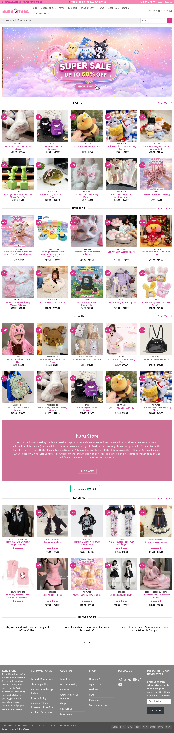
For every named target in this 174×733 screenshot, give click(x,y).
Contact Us (66, 708)
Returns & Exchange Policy (42, 691)
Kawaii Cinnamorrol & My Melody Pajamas (18, 303)
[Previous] (8, 62)
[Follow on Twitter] (146, 2)
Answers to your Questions (69, 696)
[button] (165, 2)
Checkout (94, 700)
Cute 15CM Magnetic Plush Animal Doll (156, 147)
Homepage (95, 679)
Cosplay (112, 8)
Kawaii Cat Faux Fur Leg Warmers (87, 195)
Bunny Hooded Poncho (156, 542)
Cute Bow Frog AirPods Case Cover (52, 195)
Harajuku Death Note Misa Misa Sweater (87, 543)
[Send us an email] (148, 2)
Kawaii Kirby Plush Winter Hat (18, 360)
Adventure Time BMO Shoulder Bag (87, 303)
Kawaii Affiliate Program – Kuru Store (43, 705)
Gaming (126, 8)
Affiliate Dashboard (42, 712)
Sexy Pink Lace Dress (52, 595)
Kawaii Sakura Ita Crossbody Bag (121, 360)
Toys (61, 8)
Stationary (87, 8)
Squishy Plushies (94, 450)
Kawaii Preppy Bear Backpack (121, 302)
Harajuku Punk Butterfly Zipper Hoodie (18, 543)
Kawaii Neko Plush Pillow (52, 302)
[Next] (165, 62)
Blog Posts (66, 714)
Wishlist (93, 689)
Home (101, 8)
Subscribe (155, 710)
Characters (41, 14)
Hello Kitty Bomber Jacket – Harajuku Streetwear (18, 596)
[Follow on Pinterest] (151, 2)
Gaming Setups (141, 450)
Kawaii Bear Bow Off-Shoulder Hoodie (121, 195)
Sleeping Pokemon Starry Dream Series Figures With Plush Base (52, 254)
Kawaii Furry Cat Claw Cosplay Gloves (17, 147)
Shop (36, 8)
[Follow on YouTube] (154, 2)
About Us (65, 679)
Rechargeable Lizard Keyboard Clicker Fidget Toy (18, 195)
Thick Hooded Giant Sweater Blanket (156, 596)
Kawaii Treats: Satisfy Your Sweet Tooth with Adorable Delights (145, 629)
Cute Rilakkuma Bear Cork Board (52, 360)
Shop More (164, 103)
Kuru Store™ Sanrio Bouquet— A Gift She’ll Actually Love (18, 253)
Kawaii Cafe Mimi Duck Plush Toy (156, 253)
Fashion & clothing (65, 450)
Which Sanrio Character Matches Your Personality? (87, 629)
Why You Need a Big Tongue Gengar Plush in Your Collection (29, 629)
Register (64, 689)
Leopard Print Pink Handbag (156, 194)
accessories (48, 8)
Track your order (32, 2)
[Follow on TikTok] (143, 2)
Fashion (72, 8)
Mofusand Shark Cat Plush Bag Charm (121, 147)
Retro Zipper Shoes (53, 542)
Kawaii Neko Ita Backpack (156, 359)
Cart (91, 694)
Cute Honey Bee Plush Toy (87, 146)
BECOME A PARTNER (11, 2)
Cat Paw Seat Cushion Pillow (121, 252)
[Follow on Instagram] (141, 2)
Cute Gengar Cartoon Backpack (52, 147)
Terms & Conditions (42, 679)
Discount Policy (68, 684)
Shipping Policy (39, 684)
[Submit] (169, 20)
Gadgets (49, 453)
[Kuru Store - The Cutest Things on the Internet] (15, 11)
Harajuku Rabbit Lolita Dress (121, 595)
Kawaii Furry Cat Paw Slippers (87, 595)
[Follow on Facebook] (138, 2)
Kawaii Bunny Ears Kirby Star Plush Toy (156, 303)
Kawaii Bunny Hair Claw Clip (87, 359)
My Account (95, 684)
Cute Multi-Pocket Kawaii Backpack (18, 409)
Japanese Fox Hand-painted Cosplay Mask (87, 253)
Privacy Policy (38, 698)
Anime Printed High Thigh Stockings (121, 543)
